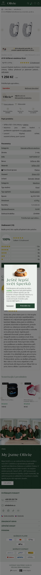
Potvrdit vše (25, 306)
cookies (9, 290)
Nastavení (10, 306)
